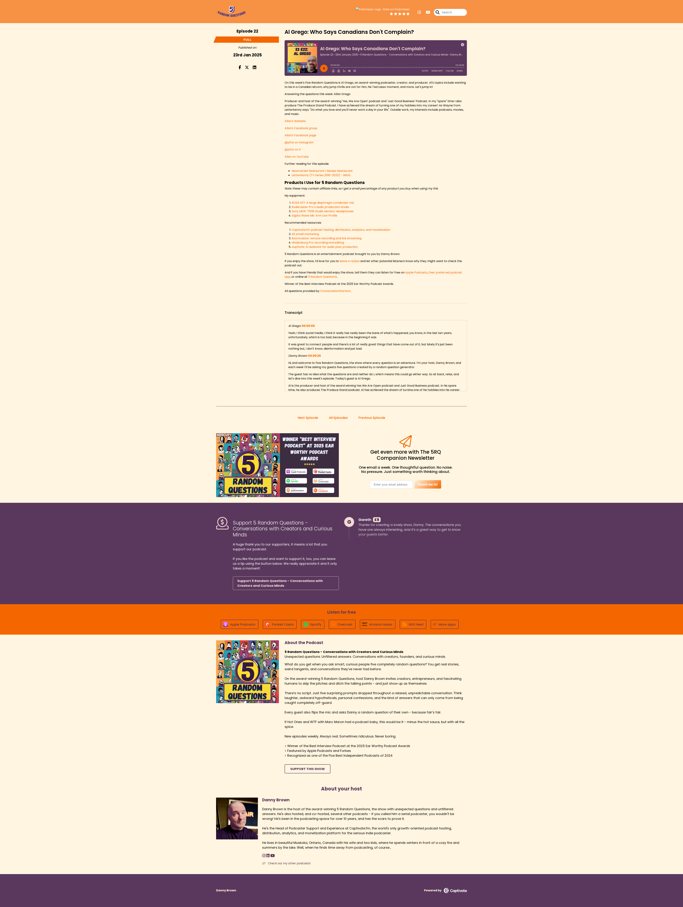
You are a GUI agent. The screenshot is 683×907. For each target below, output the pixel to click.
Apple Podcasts (416, 272)
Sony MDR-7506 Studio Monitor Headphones (323, 211)
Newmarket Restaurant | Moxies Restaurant (322, 171)
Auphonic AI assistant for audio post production (325, 247)
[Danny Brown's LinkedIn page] (268, 855)
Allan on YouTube (297, 157)
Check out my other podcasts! (289, 863)
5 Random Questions (322, 277)
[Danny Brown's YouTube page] (272, 855)
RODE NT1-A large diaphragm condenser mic (323, 203)
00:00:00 (308, 326)
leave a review (350, 261)
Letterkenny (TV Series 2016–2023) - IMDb (321, 175)
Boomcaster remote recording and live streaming (326, 238)
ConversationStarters (335, 291)
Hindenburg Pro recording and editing (318, 243)
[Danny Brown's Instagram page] (264, 855)
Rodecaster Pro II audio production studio (320, 207)
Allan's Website (295, 121)
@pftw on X (293, 149)
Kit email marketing (305, 234)
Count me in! (428, 484)
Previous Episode (371, 417)
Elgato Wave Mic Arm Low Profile (314, 215)
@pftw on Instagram (299, 142)
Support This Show (307, 769)
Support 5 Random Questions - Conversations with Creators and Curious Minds (280, 583)
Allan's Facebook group (301, 128)
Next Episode (308, 417)
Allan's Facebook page (300, 135)
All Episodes (338, 417)
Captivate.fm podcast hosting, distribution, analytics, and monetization (341, 230)
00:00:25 (314, 356)
